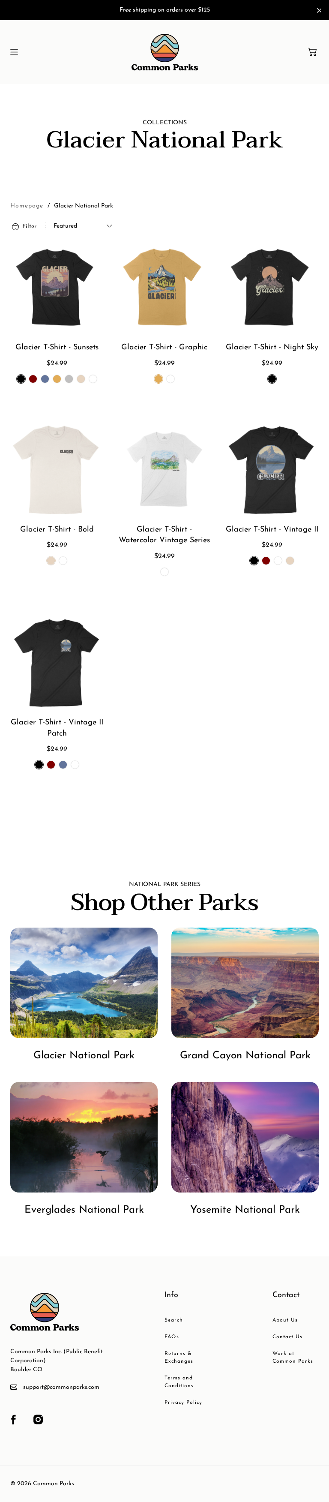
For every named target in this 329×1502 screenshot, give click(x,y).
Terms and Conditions (179, 1382)
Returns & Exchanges (178, 1357)
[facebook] (13, 1419)
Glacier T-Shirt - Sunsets (57, 347)
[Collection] (84, 983)
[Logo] (165, 52)
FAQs (171, 1337)
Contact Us (287, 1337)
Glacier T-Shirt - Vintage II (272, 530)
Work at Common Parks (292, 1357)
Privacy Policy (183, 1402)
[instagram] (38, 1419)
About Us (285, 1320)
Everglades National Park (84, 1210)
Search (173, 1320)
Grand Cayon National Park (245, 1056)
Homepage (26, 206)
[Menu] (14, 52)
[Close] (319, 10)
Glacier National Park (84, 1056)
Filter (28, 226)
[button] (312, 52)
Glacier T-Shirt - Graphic (164, 347)
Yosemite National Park (245, 1210)
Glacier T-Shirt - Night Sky (272, 347)
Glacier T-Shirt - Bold (57, 530)
